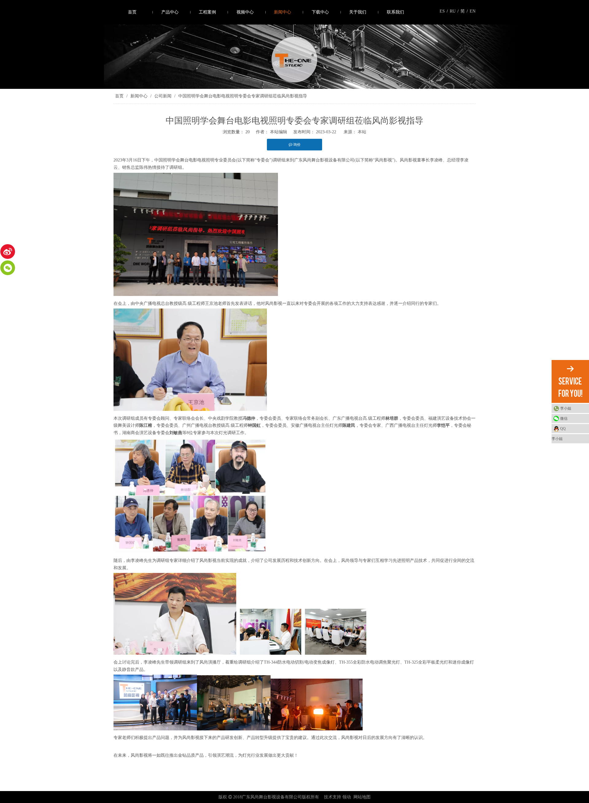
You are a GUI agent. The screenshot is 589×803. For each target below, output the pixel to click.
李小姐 (565, 408)
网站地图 (362, 797)
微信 (564, 418)
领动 (346, 797)
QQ (563, 428)
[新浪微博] (7, 251)
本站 (362, 132)
